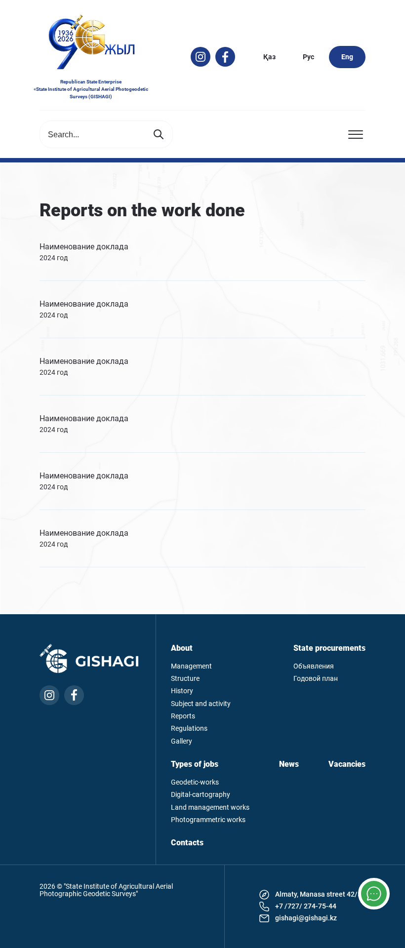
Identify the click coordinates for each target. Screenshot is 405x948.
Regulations (189, 728)
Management (191, 666)
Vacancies (346, 764)
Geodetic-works (195, 782)
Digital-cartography (200, 794)
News (289, 764)
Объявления (313, 666)
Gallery (181, 741)
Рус (308, 57)
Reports (183, 716)
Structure (185, 678)
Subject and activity (201, 704)
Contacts (187, 842)
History (182, 691)
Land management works (210, 807)
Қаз (269, 57)
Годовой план (315, 678)
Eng (347, 57)
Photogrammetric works (208, 820)
